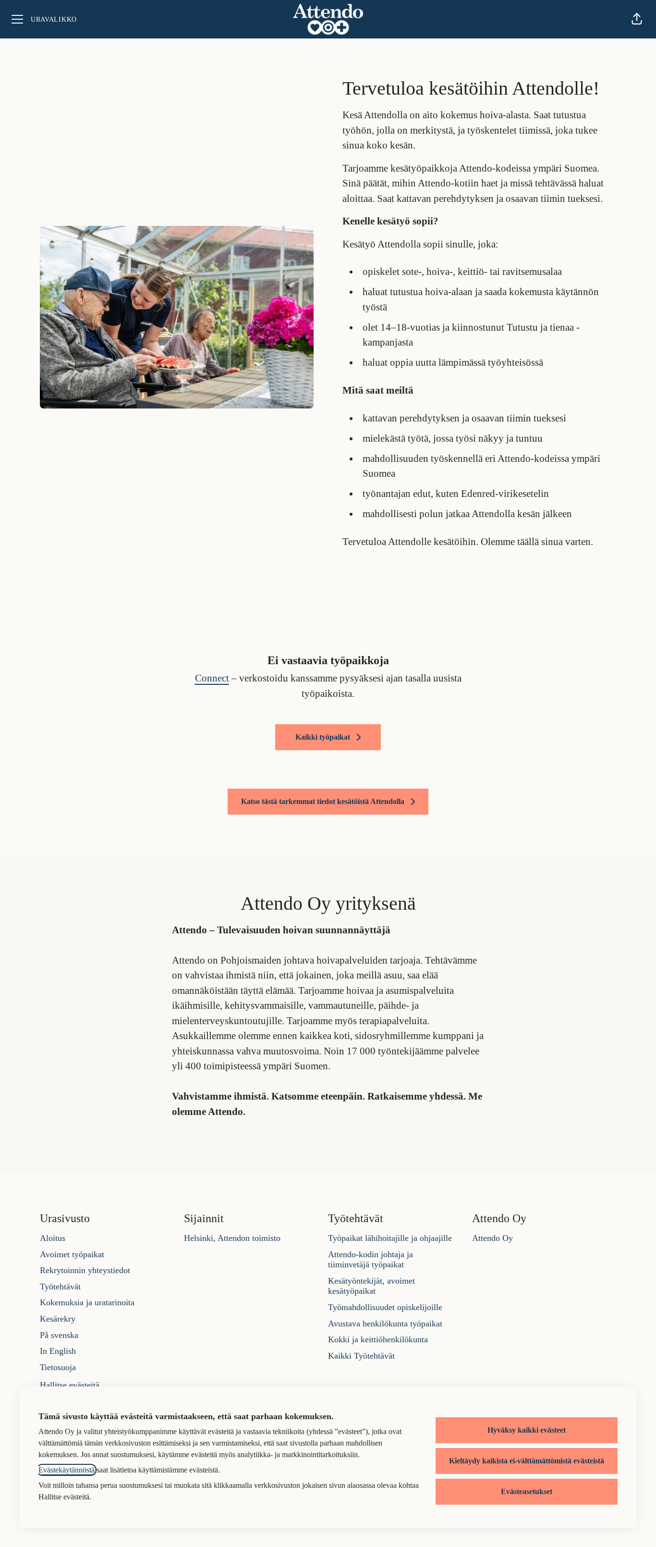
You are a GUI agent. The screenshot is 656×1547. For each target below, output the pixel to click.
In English (58, 1351)
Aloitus (52, 1238)
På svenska (59, 1335)
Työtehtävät (60, 1286)
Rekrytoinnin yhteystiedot (85, 1270)
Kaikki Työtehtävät (361, 1356)
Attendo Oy (492, 1238)
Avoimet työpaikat (72, 1254)
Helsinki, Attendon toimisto (232, 1238)
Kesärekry (57, 1319)
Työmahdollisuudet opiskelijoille (385, 1307)
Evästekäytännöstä (66, 1470)
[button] (636, 19)
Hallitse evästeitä (69, 1385)
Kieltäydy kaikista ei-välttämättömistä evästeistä (526, 1461)
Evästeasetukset (526, 1491)
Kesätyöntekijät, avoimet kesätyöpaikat (371, 1286)
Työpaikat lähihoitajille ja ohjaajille (390, 1238)
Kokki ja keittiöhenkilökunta (378, 1339)
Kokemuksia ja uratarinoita (87, 1302)
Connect (212, 678)
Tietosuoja (58, 1367)
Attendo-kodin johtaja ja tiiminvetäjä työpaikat (370, 1260)
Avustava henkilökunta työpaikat (385, 1323)
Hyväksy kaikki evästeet (526, 1430)
